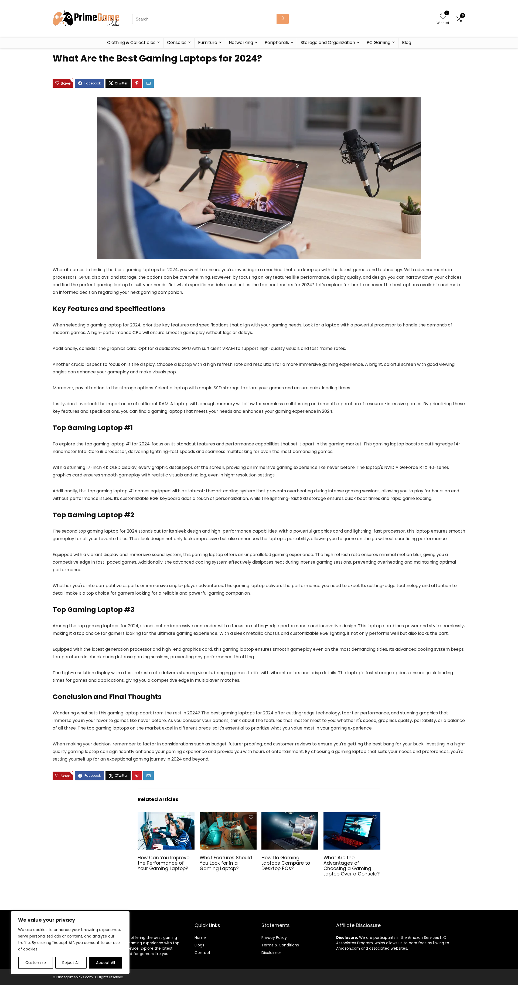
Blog (406, 42)
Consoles (176, 42)
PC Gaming (378, 42)
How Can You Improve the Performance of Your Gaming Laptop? (163, 863)
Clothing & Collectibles (131, 42)
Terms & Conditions (280, 945)
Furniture (207, 42)
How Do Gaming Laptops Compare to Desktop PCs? (285, 863)
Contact (202, 952)
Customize (35, 962)
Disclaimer (271, 952)
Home (200, 937)
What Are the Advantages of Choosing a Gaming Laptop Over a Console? (351, 865)
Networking (241, 42)
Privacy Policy (274, 937)
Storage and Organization (328, 42)
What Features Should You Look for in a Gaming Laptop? (226, 863)
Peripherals (277, 42)
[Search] (283, 19)
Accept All (105, 962)
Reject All (70, 962)
